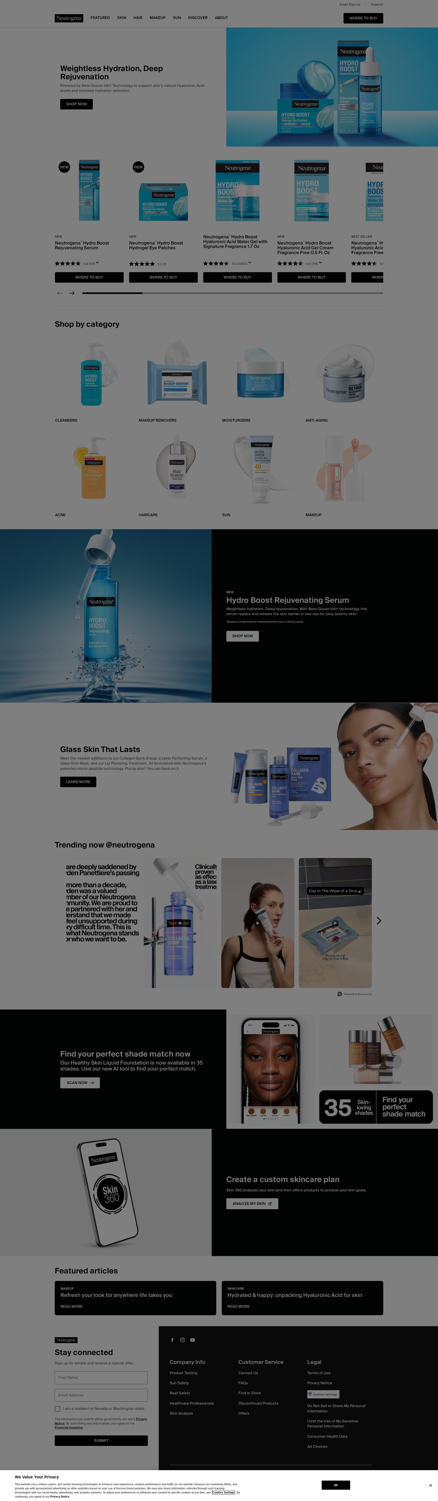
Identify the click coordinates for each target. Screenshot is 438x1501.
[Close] (431, 1485)
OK (336, 1485)
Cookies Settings (223, 1492)
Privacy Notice (59, 1496)
